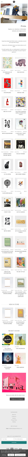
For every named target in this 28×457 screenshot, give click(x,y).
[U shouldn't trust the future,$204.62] (21, 124)
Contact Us (14, 416)
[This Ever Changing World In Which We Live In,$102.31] (21, 102)
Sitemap (14, 421)
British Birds (7, 230)
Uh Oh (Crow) (7, 174)
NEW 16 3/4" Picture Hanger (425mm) (8, 323)
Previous (2, 316)
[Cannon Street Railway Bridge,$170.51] (7, 144)
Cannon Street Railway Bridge (7, 154)
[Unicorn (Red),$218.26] (7, 83)
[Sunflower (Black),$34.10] (7, 183)
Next (25, 316)
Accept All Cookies (20, 455)
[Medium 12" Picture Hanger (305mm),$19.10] (7, 283)
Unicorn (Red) (7, 92)
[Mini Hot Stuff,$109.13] (7, 102)
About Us (14, 414)
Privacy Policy (14, 420)
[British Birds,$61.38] (7, 221)
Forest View (7, 212)
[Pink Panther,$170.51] (21, 63)
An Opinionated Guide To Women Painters (7, 252)
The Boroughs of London (7, 73)
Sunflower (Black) (7, 193)
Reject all (11, 455)
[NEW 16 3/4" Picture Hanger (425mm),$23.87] (7, 313)
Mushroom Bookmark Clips (20, 252)
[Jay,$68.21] (21, 183)
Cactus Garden (21, 212)
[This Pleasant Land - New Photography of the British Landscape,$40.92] (21, 283)
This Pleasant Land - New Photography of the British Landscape (20, 294)
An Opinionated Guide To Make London (20, 324)
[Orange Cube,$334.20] (21, 83)
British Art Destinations (7, 272)
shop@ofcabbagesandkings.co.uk (14, 428)
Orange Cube (20, 92)
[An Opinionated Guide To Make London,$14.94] (20, 313)
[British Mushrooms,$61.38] (7, 124)
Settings (4, 455)
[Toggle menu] (2, 2)
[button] (22, 34)
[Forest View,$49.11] (7, 202)
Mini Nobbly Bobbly (21, 174)
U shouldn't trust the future (21, 134)
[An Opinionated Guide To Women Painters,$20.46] (7, 242)
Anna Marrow (20, 367)
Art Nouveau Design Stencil (20, 231)
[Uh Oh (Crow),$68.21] (7, 165)
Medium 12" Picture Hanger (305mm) (7, 293)
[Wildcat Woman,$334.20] (21, 144)
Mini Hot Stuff (7, 111)
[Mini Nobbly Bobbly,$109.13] (21, 165)
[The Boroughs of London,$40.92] (7, 63)
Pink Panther (20, 72)
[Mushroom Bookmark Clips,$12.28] (21, 242)
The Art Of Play (21, 271)
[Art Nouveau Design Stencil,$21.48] (21, 221)
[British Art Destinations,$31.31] (7, 262)
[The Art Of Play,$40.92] (21, 262)
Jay (20, 193)
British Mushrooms (7, 133)
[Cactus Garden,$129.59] (21, 202)
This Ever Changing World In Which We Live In (20, 113)
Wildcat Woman (20, 153)
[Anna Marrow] (20, 358)
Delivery (14, 418)
